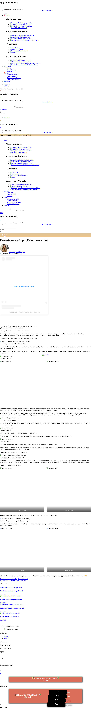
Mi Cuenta (7, 84)
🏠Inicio (6, 13)
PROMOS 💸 (23, 28)
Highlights (20, 49)
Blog (5, 236)
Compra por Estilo (27, 23)
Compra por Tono (26, 24)
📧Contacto (7, 81)
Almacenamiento (25, 61)
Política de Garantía (12, 76)
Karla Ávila (12, 252)
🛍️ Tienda (7, 15)
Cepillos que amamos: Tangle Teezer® (11, 591)
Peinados (9, 71)
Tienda (5, 140)
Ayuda (5, 197)
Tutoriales (6, 191)
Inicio (5, 234)
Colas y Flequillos (26, 60)
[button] (0, 90)
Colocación (10, 68)
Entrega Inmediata (26, 26)
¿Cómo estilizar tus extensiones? (9, 616)
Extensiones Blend (27, 38)
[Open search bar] (9, 105)
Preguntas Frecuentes (13, 74)
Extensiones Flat (25, 37)
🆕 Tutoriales (7, 66)
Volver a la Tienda (47, 10)
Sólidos (17, 48)
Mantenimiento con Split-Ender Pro (11, 599)
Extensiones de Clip (28, 35)
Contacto (6, 205)
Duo (15, 52)
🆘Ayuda (6, 73)
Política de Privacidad (13, 79)
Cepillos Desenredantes (31, 65)
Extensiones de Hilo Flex (32, 40)
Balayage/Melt (23, 51)
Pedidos (6, 86)
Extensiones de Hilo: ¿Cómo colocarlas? (12, 608)
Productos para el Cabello (33, 63)
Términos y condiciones (14, 78)
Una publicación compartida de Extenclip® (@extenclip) (24, 312)
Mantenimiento (11, 70)
